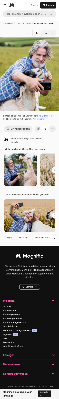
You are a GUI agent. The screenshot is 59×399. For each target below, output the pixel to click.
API (5, 338)
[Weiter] (46, 129)
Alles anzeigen (37, 149)
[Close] (54, 394)
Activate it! (44, 394)
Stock (19, 23)
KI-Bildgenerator (46, 116)
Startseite (8, 23)
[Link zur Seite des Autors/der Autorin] (6, 140)
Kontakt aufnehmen (15, 373)
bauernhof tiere (42, 237)
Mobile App (9, 342)
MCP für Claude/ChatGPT (19, 330)
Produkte (9, 300)
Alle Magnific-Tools (13, 346)
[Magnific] (29, 256)
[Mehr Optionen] (28, 33)
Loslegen (8, 355)
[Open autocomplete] (7, 14)
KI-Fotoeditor (39, 119)
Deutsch (29, 287)
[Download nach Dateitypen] (52, 33)
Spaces (7, 306)
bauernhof (23, 237)
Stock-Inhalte (10, 326)
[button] (29, 287)
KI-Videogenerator (12, 318)
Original (21, 43)
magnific (14, 142)
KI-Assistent (9, 310)
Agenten (10, 334)
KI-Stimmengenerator (14, 322)
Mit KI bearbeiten (20, 128)
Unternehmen (11, 364)
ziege (9, 237)
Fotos (28, 23)
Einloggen (48, 5)
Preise (34, 5)
